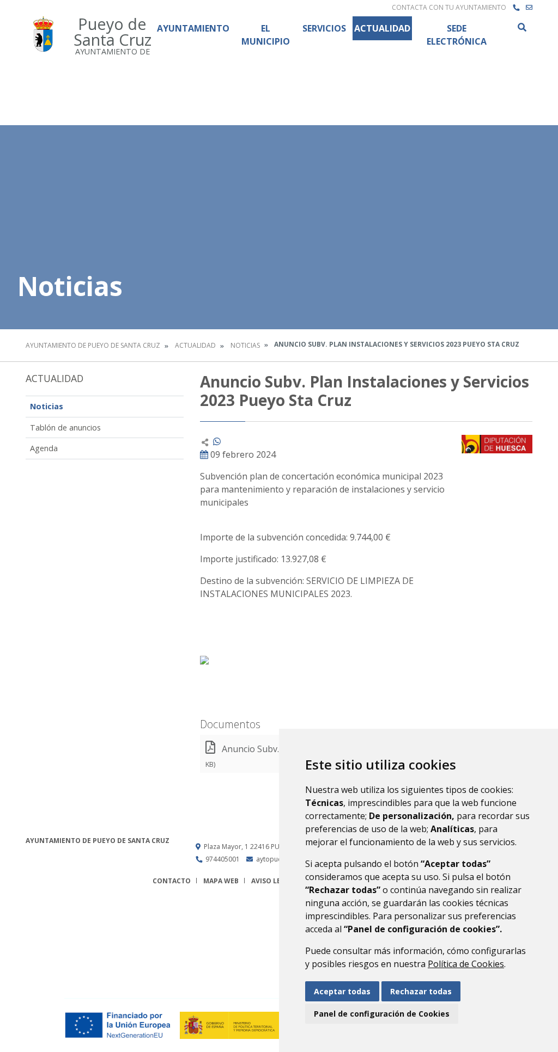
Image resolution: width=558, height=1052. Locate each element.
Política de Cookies (466, 964)
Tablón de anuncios (65, 427)
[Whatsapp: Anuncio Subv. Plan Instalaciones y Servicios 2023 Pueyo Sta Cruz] (217, 441)
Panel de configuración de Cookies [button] (382, 1013)
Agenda (44, 448)
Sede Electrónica (457, 34)
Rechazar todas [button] (421, 991)
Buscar (521, 27)
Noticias (245, 345)
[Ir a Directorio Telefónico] (516, 7)
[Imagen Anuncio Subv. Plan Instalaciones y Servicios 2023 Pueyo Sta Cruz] (497, 444)
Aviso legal (272, 880)
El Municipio (265, 34)
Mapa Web (221, 880)
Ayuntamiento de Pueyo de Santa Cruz (93, 345)
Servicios (324, 28)
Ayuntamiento (193, 28)
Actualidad (382, 28)
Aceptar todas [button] (342, 991)
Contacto (172, 880)
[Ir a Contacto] (529, 7)
